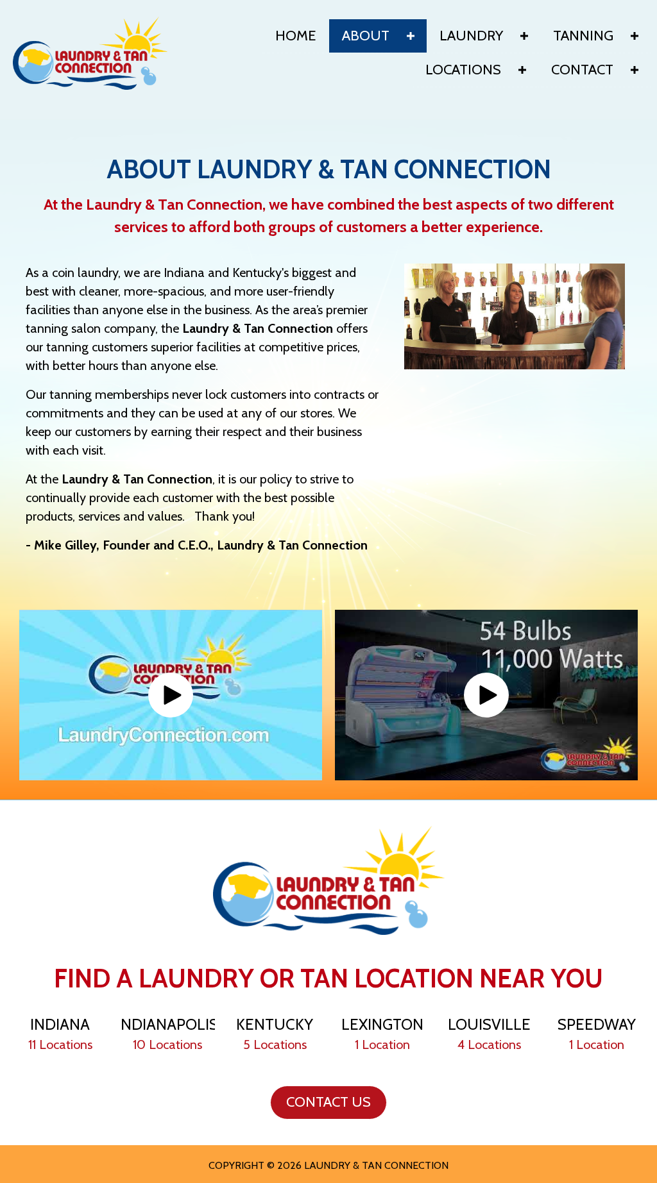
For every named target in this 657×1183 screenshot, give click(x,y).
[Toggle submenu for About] (411, 35)
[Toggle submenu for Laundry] (524, 35)
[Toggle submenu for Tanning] (634, 35)
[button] (170, 695)
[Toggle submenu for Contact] (634, 69)
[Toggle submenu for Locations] (522, 69)
